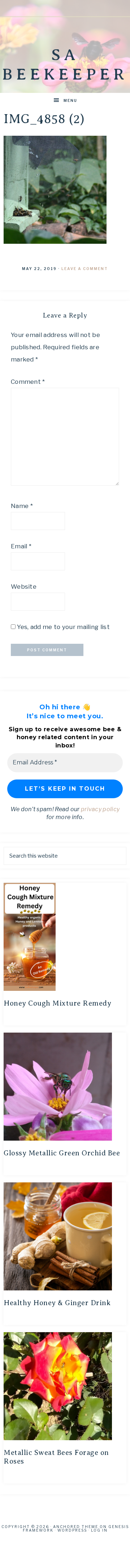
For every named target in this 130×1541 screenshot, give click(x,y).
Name (22, 505)
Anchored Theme (75, 1526)
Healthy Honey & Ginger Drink (57, 1303)
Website (23, 586)
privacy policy (100, 809)
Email (21, 546)
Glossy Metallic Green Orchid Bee (62, 1153)
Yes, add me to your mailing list (63, 626)
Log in (99, 1530)
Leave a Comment (84, 268)
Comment (28, 381)
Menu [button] (70, 100)
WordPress (72, 1530)
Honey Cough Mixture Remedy (57, 1003)
